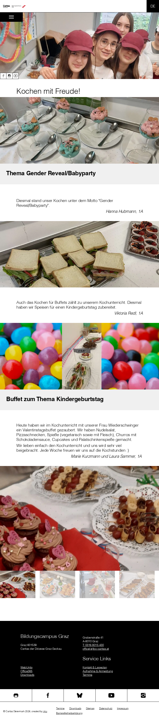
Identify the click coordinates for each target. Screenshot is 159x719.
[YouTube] (111, 695)
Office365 (26, 671)
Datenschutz (105, 708)
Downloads (27, 675)
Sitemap (90, 708)
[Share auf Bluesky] (79, 695)
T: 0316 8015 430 (93, 645)
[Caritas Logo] (14, 6)
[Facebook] (3, 76)
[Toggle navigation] (11, 17)
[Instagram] (9, 76)
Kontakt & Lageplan (95, 667)
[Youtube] (15, 76)
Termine (87, 675)
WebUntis (26, 667)
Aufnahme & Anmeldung (98, 671)
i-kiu (45, 711)
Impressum (123, 708)
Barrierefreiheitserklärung (69, 713)
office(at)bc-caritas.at (96, 649)
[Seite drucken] (16, 695)
